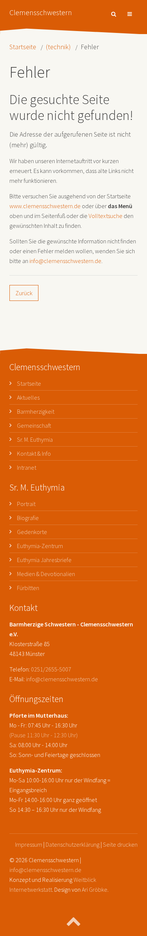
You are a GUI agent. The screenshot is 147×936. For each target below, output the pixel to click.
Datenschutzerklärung (73, 844)
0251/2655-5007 (51, 669)
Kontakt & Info (34, 453)
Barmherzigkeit (35, 411)
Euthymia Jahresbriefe (44, 560)
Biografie (28, 518)
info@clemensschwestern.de (65, 261)
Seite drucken (120, 844)
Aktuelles (28, 397)
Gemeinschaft (34, 425)
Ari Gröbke (94, 889)
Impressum (28, 844)
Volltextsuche (105, 216)
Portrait (26, 504)
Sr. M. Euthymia (35, 439)
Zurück (23, 293)
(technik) (58, 46)
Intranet (26, 467)
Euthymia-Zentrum (40, 546)
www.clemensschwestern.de (45, 206)
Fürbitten (28, 588)
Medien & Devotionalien (46, 574)
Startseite (22, 46)
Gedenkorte (32, 532)
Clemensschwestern (40, 12)
